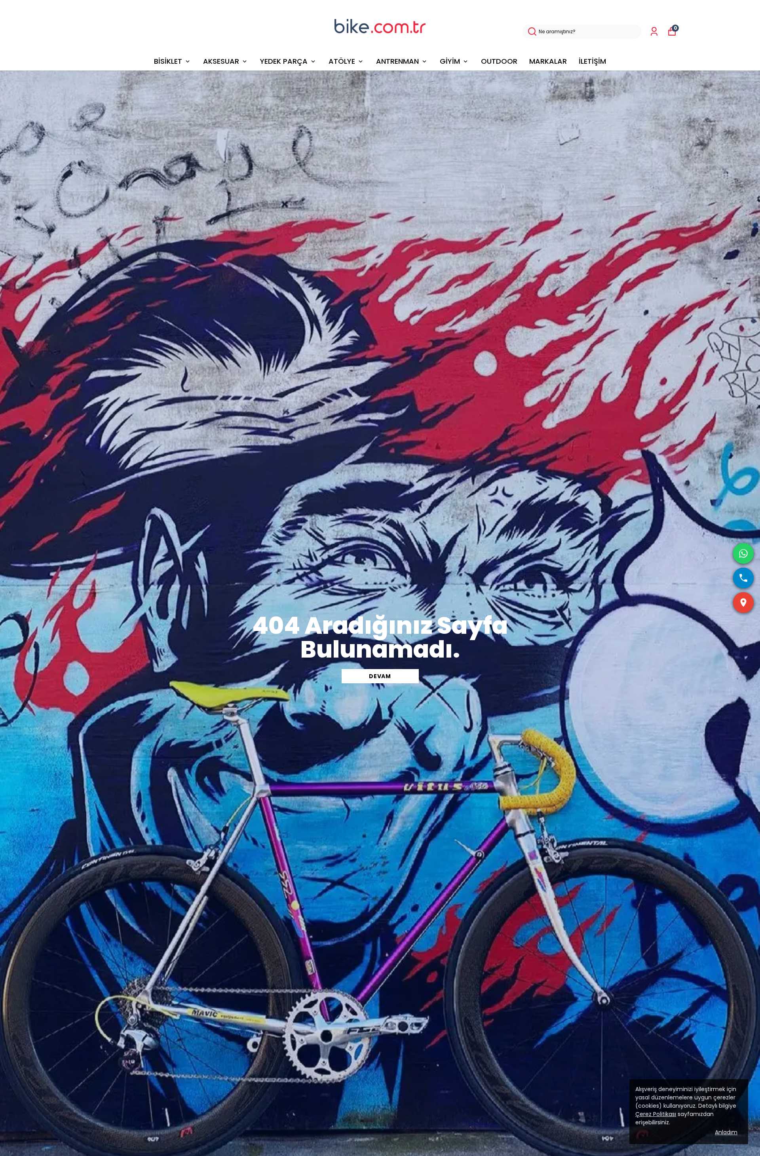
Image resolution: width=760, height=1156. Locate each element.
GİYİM (450, 61)
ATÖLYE (342, 61)
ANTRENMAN (397, 61)
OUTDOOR (499, 61)
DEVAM (380, 676)
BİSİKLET (168, 61)
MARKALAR (548, 61)
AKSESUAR (221, 61)
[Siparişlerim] (654, 31)
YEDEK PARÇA (284, 61)
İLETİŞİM (592, 61)
